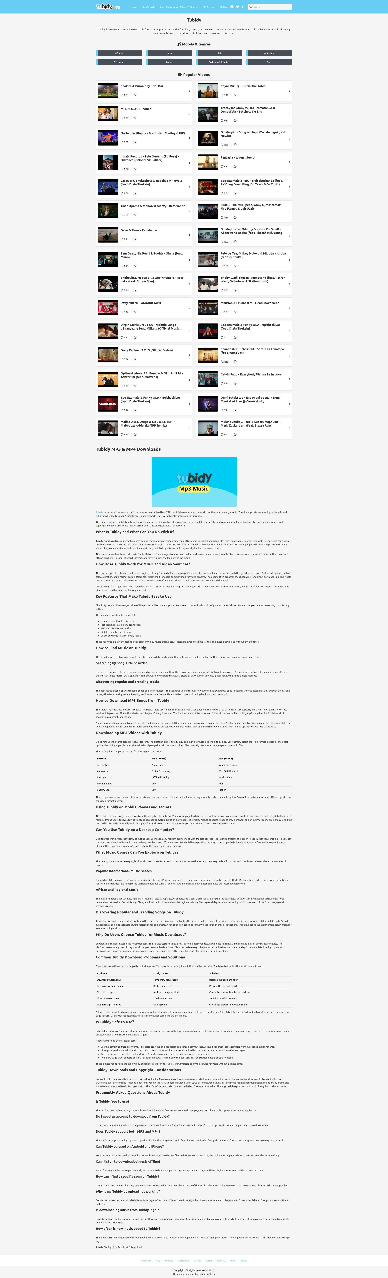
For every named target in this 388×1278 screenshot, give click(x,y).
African (119, 53)
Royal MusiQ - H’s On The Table (243, 86)
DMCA (197, 1260)
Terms (209, 1260)
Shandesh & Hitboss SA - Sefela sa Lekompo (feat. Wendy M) (252, 350)
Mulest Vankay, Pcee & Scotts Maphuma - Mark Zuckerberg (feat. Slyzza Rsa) (250, 423)
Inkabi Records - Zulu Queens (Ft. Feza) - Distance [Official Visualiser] (150, 158)
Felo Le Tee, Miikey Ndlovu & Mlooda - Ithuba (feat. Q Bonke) (253, 255)
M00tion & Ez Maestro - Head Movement (250, 303)
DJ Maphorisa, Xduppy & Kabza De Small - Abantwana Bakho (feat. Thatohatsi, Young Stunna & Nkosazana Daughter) (252, 230)
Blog (225, 6)
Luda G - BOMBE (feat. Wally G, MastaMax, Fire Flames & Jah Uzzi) (251, 206)
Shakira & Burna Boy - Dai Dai (142, 86)
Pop (269, 62)
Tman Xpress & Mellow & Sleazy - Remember (153, 206)
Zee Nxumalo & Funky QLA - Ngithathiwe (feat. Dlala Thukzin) (250, 326)
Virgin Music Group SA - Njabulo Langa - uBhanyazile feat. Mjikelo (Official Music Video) (150, 326)
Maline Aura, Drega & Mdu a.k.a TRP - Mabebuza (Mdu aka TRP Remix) (147, 423)
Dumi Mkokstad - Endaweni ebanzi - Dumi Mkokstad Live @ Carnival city (251, 399)
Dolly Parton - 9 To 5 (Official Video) (147, 350)
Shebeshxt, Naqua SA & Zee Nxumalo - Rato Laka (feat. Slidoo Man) (152, 279)
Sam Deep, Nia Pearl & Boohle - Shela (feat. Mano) (152, 255)
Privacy (169, 1260)
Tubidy (99, 512)
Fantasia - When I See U (238, 157)
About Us (146, 1260)
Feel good (269, 53)
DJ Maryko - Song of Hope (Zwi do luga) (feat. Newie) (253, 133)
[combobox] (270, 7)
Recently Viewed (168, 6)
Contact (221, 1260)
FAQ (158, 1260)
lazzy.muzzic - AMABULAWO (141, 303)
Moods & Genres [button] (189, 6)
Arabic (169, 62)
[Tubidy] (108, 6)
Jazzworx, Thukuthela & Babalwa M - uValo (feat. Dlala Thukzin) (151, 182)
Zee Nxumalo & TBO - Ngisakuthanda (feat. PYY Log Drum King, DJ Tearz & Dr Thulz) (252, 182)
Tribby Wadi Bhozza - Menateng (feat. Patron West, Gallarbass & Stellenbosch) (253, 279)
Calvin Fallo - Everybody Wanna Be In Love (251, 374)
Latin (169, 53)
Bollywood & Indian (219, 62)
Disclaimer (183, 1260)
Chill (219, 53)
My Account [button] (209, 6)
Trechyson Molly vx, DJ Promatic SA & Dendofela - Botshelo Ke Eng (248, 109)
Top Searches (150, 6)
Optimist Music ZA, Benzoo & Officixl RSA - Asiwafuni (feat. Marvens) (152, 375)
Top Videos (134, 6)
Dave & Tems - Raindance (139, 230)
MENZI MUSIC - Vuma (136, 109)
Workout (119, 62)
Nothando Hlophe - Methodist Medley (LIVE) (153, 133)
